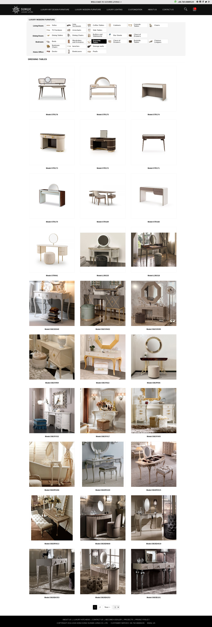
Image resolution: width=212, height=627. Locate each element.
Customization (135, 10)
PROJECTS (128, 620)
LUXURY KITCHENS (82, 620)
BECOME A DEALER (113, 620)
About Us (152, 10)
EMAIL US (151, 623)
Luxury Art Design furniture (55, 10)
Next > (107, 607)
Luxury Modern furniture (88, 10)
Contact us (168, 10)
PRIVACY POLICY (142, 620)
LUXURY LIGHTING (114, 10)
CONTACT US (97, 620)
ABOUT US (67, 620)
